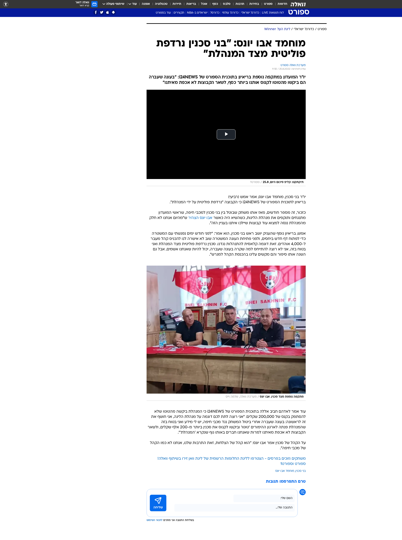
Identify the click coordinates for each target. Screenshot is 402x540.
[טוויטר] (101, 12)
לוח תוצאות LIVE (273, 13)
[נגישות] (5, 4)
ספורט (268, 4)
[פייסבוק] (95, 12)
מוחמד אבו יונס (284, 471)
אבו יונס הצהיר (200, 218)
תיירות (177, 4)
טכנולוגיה (161, 4)
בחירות (254, 4)
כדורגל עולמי (230, 13)
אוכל (204, 4)
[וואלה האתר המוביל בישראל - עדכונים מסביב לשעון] (298, 4)
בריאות (191, 4)
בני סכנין (300, 471)
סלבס (227, 4)
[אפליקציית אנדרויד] (113, 12)
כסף (215, 4)
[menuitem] (280, 4)
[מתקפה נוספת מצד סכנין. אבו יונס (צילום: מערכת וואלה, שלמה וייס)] (226, 333)
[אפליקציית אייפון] (107, 12)
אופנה (146, 4)
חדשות (282, 4)
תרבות (240, 4)
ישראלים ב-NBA (197, 13)
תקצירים (179, 13)
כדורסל (214, 13)
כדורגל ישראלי (250, 13)
